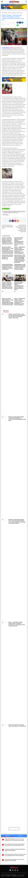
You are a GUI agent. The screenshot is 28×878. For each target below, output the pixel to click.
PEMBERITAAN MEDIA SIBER (18, 876)
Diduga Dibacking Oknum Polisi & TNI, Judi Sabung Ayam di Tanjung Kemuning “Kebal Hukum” (14, 839)
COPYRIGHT (8, 876)
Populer (8, 835)
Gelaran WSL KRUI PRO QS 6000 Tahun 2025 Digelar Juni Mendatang (17, 725)
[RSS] (18, 221)
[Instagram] (15, 221)
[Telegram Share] (22, 23)
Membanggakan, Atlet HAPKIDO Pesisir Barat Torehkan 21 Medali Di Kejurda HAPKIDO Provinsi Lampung (19, 267)
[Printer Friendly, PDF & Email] (6, 208)
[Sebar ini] (18, 23)
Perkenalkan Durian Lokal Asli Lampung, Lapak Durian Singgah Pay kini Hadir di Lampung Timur (15, 855)
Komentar (20, 835)
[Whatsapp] (18, 25)
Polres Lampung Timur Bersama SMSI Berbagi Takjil (7, 226)
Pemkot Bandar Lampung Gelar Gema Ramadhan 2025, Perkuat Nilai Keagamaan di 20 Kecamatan (20, 228)
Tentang (2, 876)
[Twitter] (13, 221)
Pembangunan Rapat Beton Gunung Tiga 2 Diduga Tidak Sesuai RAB (14, 860)
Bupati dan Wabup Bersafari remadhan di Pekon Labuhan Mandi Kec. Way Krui (14, 212)
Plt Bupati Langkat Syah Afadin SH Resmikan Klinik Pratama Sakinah (15, 850)
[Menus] (2, 1)
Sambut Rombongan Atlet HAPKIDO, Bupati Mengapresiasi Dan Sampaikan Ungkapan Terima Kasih (7, 267)
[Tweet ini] (20, 23)
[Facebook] (10, 221)
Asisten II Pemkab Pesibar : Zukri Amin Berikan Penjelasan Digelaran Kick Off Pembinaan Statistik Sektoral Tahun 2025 (16, 316)
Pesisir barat (5, 214)
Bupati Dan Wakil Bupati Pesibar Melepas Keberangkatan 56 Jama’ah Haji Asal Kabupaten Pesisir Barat (19, 241)
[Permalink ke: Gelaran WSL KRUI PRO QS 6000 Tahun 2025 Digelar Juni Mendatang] (4, 774)
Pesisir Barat (4, 24)
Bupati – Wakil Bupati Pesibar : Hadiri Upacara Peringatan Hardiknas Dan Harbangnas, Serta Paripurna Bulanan (16, 624)
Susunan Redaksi (21, 874)
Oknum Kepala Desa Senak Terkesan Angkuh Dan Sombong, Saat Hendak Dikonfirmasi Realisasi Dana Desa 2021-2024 (15, 845)
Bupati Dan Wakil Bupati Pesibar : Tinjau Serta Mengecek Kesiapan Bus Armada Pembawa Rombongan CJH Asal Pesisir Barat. (16, 521)
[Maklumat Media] (14, 1)
